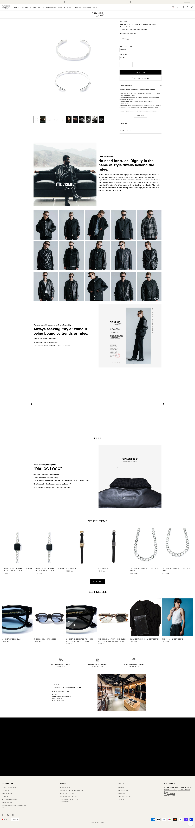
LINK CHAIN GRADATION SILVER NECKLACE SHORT (176, 570)
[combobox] (15, 819)
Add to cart (140, 72)
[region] (97, 746)
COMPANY (121, 800)
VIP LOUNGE (77, 7)
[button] (31, 404)
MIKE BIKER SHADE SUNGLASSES (45, 639)
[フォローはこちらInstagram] (13, 815)
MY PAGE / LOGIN (65, 787)
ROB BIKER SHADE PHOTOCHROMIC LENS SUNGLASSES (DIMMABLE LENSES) (79, 640)
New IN (16, 7)
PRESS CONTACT (123, 791)
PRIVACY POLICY (7, 803)
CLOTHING (41, 7)
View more (97, 581)
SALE (69, 7)
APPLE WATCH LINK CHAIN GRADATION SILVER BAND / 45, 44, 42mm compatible (17, 570)
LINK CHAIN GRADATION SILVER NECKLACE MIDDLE (144, 570)
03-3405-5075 (171, 794)
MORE (95, 7)
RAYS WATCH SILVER (104, 568)
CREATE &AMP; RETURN (9, 787)
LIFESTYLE (61, 7)
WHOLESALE (121, 793)
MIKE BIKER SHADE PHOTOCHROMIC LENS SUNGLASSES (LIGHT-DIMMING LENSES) (112, 640)
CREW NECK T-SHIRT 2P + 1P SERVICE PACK (144, 639)
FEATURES (24, 7)
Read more (140, 115)
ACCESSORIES (51, 7)
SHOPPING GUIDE (7, 793)
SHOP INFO (121, 787)
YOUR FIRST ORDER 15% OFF (97, 2)
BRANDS (33, 7)
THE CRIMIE (187, 2)
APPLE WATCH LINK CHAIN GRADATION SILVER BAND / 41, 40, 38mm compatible (49, 570)
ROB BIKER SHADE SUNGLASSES (12, 639)
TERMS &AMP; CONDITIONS (10, 800)
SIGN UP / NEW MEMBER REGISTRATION (71, 791)
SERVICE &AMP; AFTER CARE (68, 797)
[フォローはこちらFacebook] (3, 815)
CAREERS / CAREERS (124, 797)
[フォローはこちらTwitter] (8, 815)
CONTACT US (5, 791)
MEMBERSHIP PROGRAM (67, 793)
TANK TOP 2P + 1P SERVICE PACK (173, 639)
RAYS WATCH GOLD (72, 568)
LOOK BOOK (87, 7)
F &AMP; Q (5, 797)
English (14, 819)
